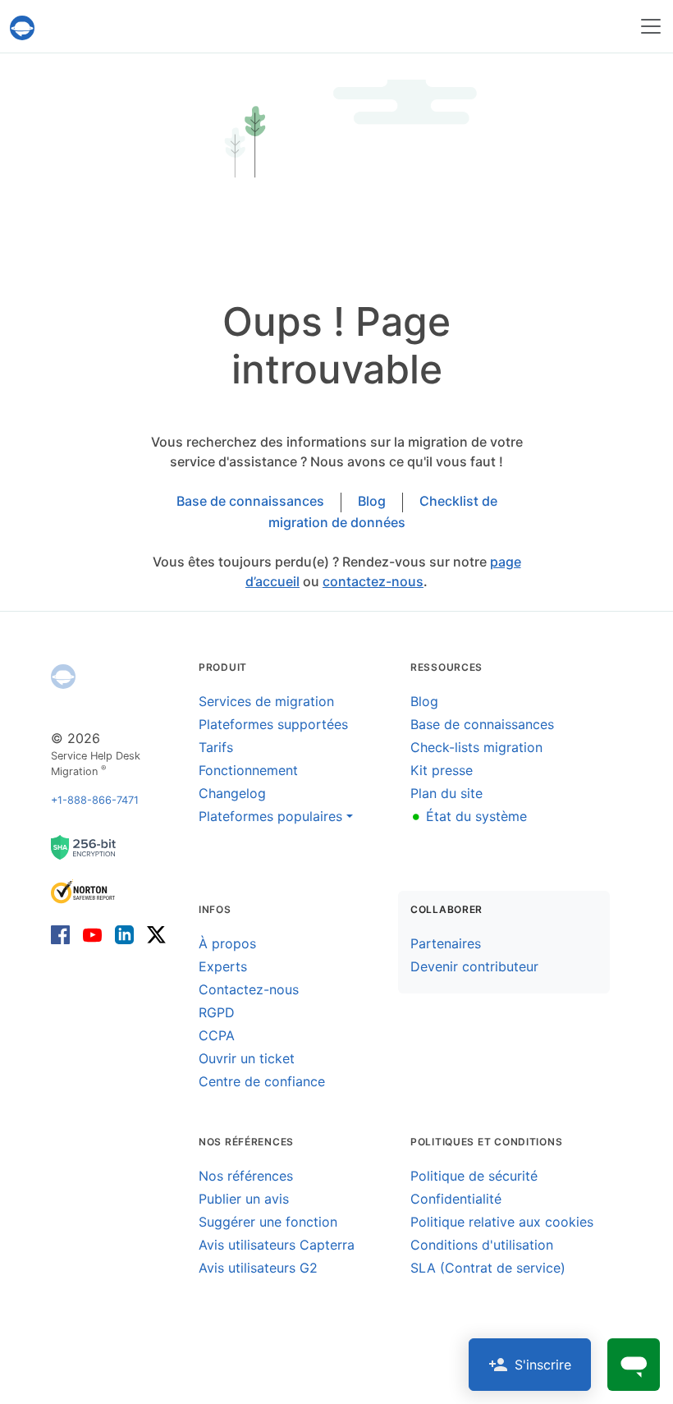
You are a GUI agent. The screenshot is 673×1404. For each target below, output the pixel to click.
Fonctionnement (248, 770)
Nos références (246, 1176)
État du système (468, 816)
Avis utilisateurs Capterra (277, 1245)
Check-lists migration (476, 747)
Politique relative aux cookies (501, 1222)
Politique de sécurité (474, 1176)
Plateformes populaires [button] (270, 816)
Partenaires (445, 943)
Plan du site (446, 793)
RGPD (217, 1012)
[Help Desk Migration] (63, 676)
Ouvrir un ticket (247, 1058)
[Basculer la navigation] (651, 26)
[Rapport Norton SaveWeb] (84, 890)
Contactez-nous (249, 989)
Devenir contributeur (474, 966)
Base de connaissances (250, 501)
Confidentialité (455, 1199)
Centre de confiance (262, 1081)
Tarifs (216, 747)
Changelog (232, 793)
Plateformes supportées (273, 724)
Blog (372, 501)
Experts (223, 966)
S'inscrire (543, 1364)
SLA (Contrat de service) (487, 1267)
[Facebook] (63, 934)
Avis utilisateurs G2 (258, 1267)
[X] (153, 934)
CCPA (217, 1035)
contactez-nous (373, 581)
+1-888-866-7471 (95, 800)
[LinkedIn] (124, 934)
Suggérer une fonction (268, 1222)
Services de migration (266, 701)
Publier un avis (244, 1199)
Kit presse (441, 770)
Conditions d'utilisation (481, 1245)
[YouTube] (92, 934)
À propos (227, 943)
